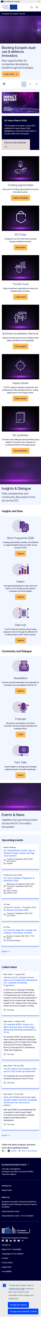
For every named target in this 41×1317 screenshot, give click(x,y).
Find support (20, 346)
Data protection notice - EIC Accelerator (18, 1216)
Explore (20, 553)
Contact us (6, 1245)
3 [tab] (36, 84)
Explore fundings (20, 198)
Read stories (20, 398)
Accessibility (7, 1271)
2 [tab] (30, 84)
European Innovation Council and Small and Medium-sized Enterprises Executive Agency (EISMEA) (19, 1204)
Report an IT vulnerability (11, 1249)
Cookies (5, 1258)
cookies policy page (16, 1289)
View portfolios (20, 451)
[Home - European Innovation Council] (9, 7)
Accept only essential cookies (23, 1311)
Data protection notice (10, 1211)
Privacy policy (7, 1262)
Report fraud (7, 1190)
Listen (20, 734)
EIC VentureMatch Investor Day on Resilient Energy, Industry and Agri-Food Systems (19, 853)
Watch (20, 775)
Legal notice (6, 1267)
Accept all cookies (18, 1305)
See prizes (20, 247)
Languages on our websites (13, 1254)
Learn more (20, 297)
